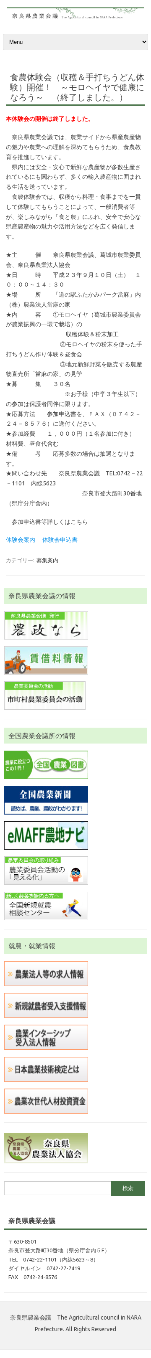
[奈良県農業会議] (75, 18)
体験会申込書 (60, 539)
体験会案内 (20, 539)
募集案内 (47, 560)
